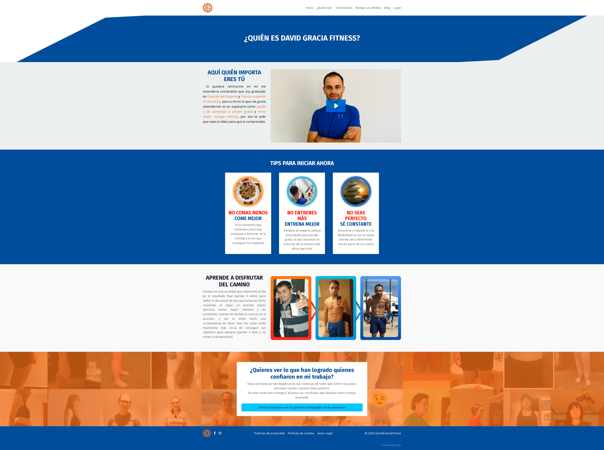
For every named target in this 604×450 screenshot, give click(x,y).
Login (397, 8)
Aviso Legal (325, 433)
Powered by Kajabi (391, 445)
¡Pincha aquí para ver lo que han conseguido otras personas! (302, 407)
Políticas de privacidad (269, 433)
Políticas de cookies (301, 433)
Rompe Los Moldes (368, 8)
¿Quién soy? (324, 8)
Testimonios (343, 8)
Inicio (309, 8)
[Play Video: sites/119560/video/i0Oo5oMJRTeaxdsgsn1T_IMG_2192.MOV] (336, 105)
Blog (387, 8)
